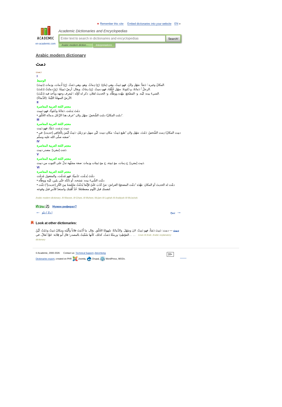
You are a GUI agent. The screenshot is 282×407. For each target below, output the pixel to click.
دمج (172, 212)
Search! (173, 38)
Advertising (100, 253)
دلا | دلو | (47, 212)
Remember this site (112, 23)
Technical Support (85, 253)
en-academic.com (46, 43)
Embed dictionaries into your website (149, 23)
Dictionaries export (45, 258)
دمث (176, 230)
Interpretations (104, 45)
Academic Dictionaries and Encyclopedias (92, 31)
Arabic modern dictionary (75, 45)
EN (176, 23)
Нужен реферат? (64, 206)
